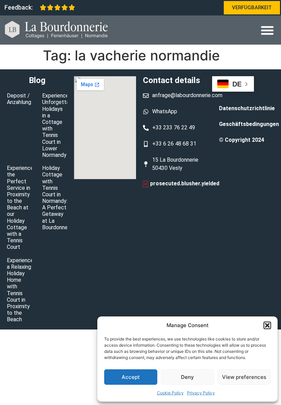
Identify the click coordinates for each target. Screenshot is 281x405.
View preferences (244, 377)
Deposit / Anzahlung (19, 98)
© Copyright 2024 (241, 140)
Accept (131, 377)
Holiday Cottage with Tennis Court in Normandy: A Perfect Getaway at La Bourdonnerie (58, 198)
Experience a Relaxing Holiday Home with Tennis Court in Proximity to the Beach (20, 290)
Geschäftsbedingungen (246, 124)
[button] (267, 325)
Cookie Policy (170, 392)
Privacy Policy (201, 392)
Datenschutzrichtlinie (246, 108)
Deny (187, 377)
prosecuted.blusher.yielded (184, 183)
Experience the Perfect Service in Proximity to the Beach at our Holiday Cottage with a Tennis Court (20, 207)
